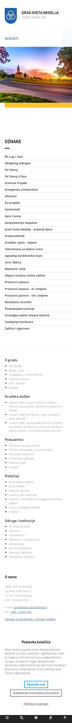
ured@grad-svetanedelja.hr (30, 607)
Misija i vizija (16, 370)
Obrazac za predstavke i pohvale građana (30, 619)
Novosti (11, 38)
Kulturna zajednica (20, 548)
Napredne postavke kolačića (36, 693)
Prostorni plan (17, 463)
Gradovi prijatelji (19, 379)
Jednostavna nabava (21, 482)
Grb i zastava (17, 383)
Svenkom (14, 531)
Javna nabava (16, 486)
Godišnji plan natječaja (23, 495)
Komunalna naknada (21, 458)
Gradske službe (17, 396)
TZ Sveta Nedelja (19, 526)
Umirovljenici (17, 535)
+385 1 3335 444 (20, 612)
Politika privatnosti (36, 704)
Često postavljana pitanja (24, 507)
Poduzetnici (14, 440)
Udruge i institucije (20, 521)
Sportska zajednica (20, 552)
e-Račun (14, 512)
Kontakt (13, 387)
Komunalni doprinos (21, 454)
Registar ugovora (19, 490)
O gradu (11, 360)
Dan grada (15, 366)
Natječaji (12, 476)
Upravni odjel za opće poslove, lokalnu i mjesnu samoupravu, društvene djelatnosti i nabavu (36, 406)
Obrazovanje (16, 544)
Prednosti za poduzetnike (24, 445)
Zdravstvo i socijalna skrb (24, 539)
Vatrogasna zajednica (22, 557)
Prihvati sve (36, 684)
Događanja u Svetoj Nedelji (25, 374)
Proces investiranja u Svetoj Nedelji (30, 450)
